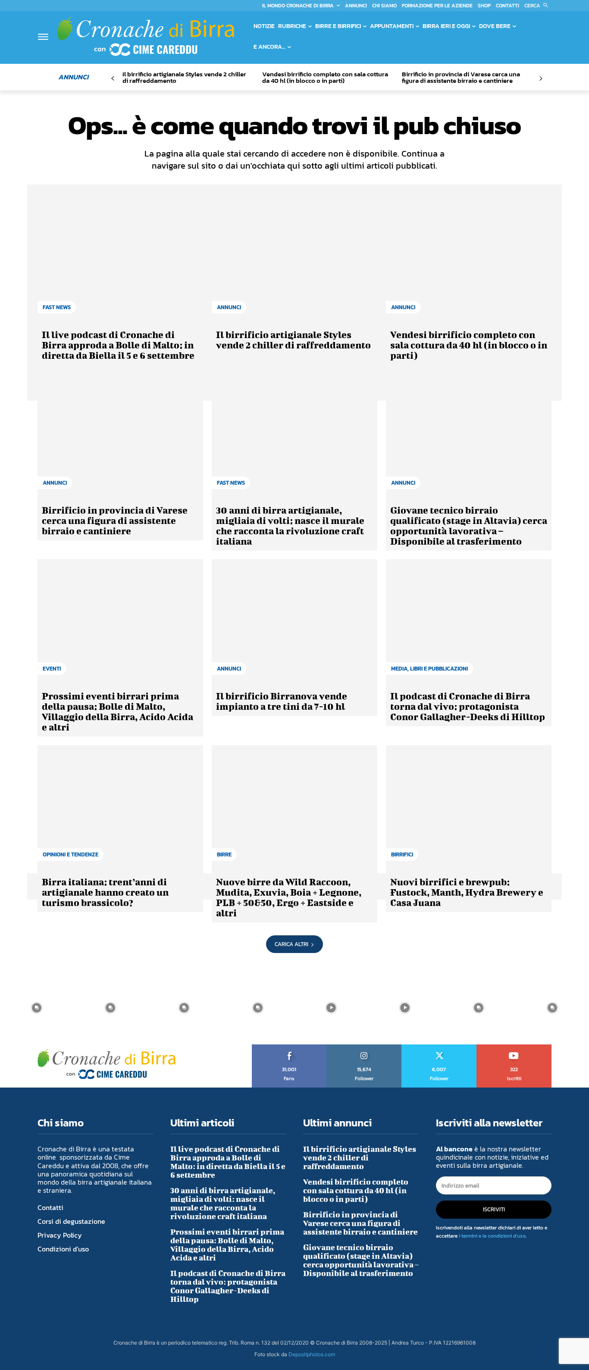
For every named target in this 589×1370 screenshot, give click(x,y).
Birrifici (402, 854)
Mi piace (289, 1047)
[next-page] (540, 78)
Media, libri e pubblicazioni (429, 669)
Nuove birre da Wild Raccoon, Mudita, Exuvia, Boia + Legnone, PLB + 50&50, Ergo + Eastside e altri (288, 897)
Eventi (52, 669)
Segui (364, 1047)
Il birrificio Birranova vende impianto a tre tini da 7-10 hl (281, 701)
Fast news (57, 307)
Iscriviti (514, 1047)
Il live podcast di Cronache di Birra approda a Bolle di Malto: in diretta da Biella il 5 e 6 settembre (118, 345)
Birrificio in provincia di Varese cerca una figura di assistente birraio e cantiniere (461, 77)
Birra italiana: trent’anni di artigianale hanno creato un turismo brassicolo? (105, 892)
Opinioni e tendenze (70, 854)
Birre (224, 854)
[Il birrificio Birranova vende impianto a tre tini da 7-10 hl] (294, 621)
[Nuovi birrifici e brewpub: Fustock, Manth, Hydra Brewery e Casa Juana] (468, 807)
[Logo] (145, 36)
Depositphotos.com (311, 1354)
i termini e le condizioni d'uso (492, 1236)
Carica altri (291, 944)
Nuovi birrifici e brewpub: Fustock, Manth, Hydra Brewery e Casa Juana (466, 892)
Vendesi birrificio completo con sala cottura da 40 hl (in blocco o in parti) (325, 77)
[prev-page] (112, 78)
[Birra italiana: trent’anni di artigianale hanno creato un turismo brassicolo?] (120, 807)
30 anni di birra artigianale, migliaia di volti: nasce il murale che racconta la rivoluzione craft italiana (290, 525)
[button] (537, 5)
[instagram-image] (37, 1007)
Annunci (229, 307)
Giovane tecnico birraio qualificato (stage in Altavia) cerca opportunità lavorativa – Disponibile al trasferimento (468, 525)
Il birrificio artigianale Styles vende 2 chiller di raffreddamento (184, 77)
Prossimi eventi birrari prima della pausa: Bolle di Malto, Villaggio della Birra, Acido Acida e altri (117, 711)
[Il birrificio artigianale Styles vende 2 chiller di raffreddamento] (294, 260)
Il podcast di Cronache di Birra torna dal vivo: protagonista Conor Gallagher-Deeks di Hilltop (467, 706)
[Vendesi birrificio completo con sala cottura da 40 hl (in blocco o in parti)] (468, 260)
